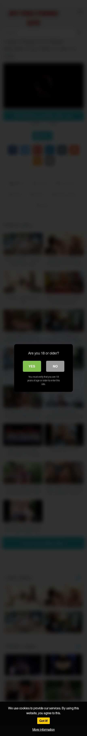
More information (43, 729)
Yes (32, 366)
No (55, 366)
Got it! (43, 720)
